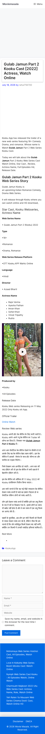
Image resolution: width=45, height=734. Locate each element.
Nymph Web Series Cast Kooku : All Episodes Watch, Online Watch (22, 677)
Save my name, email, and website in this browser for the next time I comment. (23, 622)
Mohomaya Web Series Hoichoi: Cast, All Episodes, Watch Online (22, 654)
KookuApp (10, 548)
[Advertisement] (22, 31)
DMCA (29, 721)
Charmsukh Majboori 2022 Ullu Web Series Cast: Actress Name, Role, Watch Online (21, 689)
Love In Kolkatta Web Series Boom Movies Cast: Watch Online (20, 666)
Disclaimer (18, 721)
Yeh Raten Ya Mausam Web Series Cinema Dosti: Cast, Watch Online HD (20, 700)
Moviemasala (10, 4)
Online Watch (8, 422)
